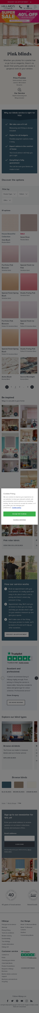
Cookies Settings (19, 520)
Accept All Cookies (19, 514)
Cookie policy (16, 508)
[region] (19, 506)
